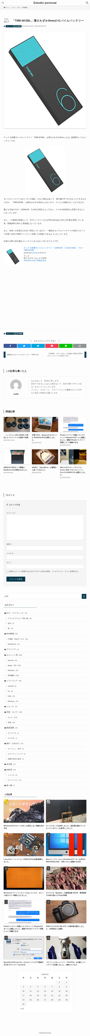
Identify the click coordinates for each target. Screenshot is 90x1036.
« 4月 (22, 1009)
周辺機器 (18, 26)
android (12, 686)
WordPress (14, 644)
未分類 (11, 764)
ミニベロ (12, 775)
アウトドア (12, 649)
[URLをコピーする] (79, 346)
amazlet (34, 253)
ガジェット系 (10, 26)
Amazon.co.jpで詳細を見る (35, 260)
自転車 (11, 770)
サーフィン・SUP (16, 749)
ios (10, 691)
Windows (13, 670)
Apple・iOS (14, 665)
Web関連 (12, 634)
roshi (16, 394)
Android (12, 660)
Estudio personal (45, 2)
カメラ (12, 717)
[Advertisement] (45, 299)
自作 (11, 623)
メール (9, 553)
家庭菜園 (12, 728)
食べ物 (10, 785)
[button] (10, 346)
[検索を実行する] (84, 596)
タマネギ (12, 738)
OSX (11, 696)
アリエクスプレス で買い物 (20, 618)
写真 (11, 722)
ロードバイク (14, 780)
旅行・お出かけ (14, 743)
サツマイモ (13, 733)
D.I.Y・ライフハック (16, 613)
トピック (12, 706)
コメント (10, 513)
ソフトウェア (13, 681)
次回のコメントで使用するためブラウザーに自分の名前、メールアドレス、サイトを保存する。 (44, 571)
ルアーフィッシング (16, 754)
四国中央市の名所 (16, 759)
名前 (9, 544)
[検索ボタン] (87, 3)
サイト (8, 562)
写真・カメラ (14, 712)
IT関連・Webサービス (18, 639)
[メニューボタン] (3, 3)
